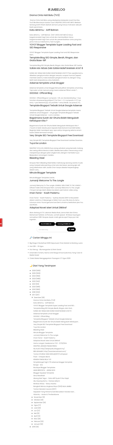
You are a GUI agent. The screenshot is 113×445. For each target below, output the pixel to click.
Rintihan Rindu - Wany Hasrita (44, 384)
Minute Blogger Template (43, 172)
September (38, 402)
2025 (34, 273)
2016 (34, 427)
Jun (35, 411)
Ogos (36, 405)
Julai (36, 408)
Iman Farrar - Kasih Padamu (44, 192)
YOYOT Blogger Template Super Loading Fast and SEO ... (54, 305)
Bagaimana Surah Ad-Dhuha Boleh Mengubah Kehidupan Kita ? (54, 119)
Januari (37, 424)
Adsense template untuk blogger (47, 82)
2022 (34, 281)
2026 (34, 270)
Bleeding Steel (37, 157)
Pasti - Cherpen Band (41, 357)
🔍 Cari (71, 229)
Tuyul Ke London (38, 143)
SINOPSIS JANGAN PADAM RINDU (45, 346)
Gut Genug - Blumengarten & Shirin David (45, 249)
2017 (34, 295)
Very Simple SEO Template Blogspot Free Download (56, 135)
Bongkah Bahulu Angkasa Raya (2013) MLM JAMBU (52, 386)
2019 (34, 289)
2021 (34, 284)
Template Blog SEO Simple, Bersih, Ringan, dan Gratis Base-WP (54, 59)
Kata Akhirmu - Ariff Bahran (44, 29)
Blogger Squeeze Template (43, 373)
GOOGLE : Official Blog (41, 93)
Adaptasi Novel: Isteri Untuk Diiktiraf (48, 207)
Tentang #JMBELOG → (65, 224)
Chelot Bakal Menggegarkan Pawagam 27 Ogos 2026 (50, 258)
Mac (36, 419)
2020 (34, 287)
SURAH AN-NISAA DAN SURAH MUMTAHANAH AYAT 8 (56, 68)
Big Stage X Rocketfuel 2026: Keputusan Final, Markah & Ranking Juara (56, 243)
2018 (34, 292)
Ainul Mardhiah (39, 376)
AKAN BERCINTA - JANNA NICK (44, 370)
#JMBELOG (56, 9)
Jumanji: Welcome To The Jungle (47, 180)
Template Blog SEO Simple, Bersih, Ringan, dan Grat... (53, 308)
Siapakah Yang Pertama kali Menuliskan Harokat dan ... (54, 392)
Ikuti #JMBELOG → (47, 224)
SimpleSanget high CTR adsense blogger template (52, 362)
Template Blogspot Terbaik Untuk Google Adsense (56, 105)
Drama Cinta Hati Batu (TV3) (45, 15)
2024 (34, 276)
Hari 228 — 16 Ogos (36, 246)
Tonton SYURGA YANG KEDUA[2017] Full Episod (50, 354)
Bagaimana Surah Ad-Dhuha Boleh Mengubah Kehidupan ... (56, 322)
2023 (34, 279)
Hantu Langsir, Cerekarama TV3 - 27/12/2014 (50, 343)
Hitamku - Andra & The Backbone (46, 394)
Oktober (37, 400)
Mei (35, 413)
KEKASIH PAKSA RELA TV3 (42, 359)
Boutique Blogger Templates (44, 367)
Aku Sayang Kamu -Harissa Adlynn (46, 381)
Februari (37, 421)
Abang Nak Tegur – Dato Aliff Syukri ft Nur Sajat (51, 378)
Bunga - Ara (38, 365)
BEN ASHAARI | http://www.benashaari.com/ (49, 351)
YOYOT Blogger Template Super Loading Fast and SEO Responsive (55, 46)
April (36, 416)
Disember (38, 297)
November (38, 397)
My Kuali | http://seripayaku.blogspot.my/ (49, 349)
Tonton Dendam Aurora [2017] (44, 389)
